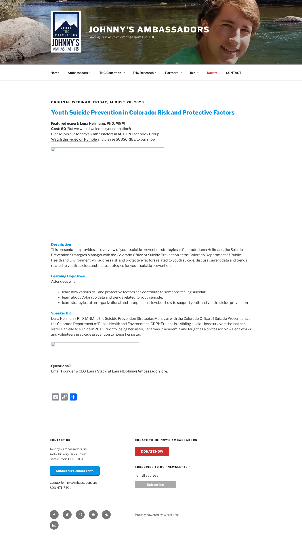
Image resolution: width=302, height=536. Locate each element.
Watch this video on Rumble (74, 139)
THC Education (110, 73)
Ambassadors (78, 73)
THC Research (143, 73)
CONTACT (233, 73)
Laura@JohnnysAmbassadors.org (139, 371)
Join (192, 73)
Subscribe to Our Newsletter (162, 466)
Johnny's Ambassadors (149, 29)
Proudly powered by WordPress (157, 515)
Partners (171, 73)
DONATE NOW (152, 451)
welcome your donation (109, 129)
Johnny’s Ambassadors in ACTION (103, 134)
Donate (212, 73)
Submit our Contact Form (75, 471)
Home (55, 73)
